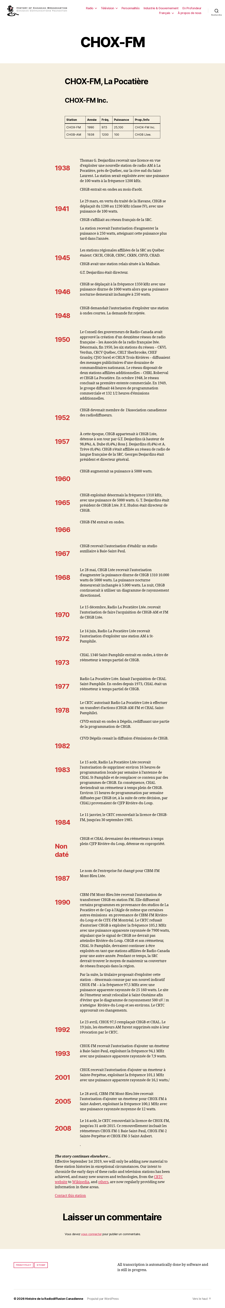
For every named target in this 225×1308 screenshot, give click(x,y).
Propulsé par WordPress (103, 1298)
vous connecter (91, 1234)
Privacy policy (23, 1265)
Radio (89, 8)
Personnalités (131, 8)
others (103, 1182)
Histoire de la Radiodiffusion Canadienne (54, 1298)
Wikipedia (80, 1182)
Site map (41, 1265)
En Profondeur (192, 8)
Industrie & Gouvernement (161, 8)
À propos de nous (189, 13)
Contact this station (70, 1195)
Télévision (107, 8)
